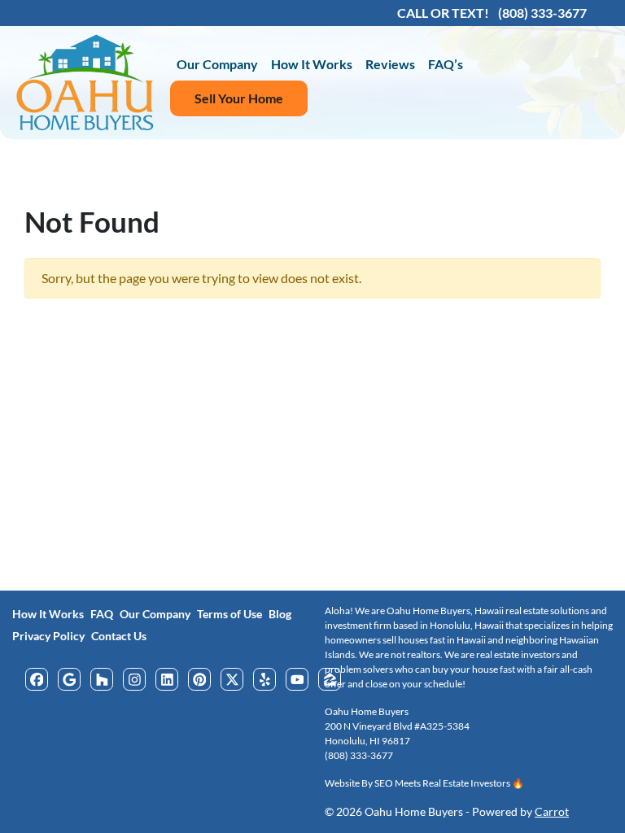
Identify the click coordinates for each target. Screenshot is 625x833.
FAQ (101, 614)
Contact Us (118, 636)
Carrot (552, 811)
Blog (280, 614)
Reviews (390, 64)
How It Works (311, 64)
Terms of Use (229, 614)
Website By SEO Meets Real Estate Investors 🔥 (424, 783)
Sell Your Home (238, 98)
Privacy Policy (48, 636)
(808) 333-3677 (359, 755)
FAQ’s (445, 64)
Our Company (217, 64)
